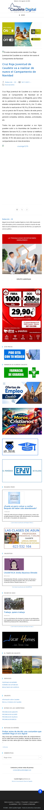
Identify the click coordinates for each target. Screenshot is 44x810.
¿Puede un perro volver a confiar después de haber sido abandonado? (20, 507)
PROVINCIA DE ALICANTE (9, 714)
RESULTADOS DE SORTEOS (10, 687)
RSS (20, 804)
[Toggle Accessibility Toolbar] (40, 791)
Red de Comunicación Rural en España (22, 781)
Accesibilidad (13, 804)
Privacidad (25, 802)
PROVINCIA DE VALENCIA (9, 717)
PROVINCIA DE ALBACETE (10, 712)
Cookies (17, 802)
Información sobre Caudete (10, 699)
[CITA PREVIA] (22, 354)
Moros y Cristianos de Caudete (11, 702)
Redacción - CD (10, 82)
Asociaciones (10, 85)
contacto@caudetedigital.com (22, 770)
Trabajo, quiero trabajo (14, 612)
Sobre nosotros (8, 802)
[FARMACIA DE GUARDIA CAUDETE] (22, 372)
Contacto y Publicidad (28, 804)
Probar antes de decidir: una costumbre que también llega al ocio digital (21, 732)
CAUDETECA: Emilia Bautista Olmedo (20, 572)
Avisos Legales (33, 802)
